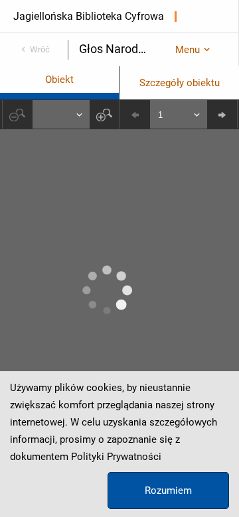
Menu (187, 50)
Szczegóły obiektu (179, 83)
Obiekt (59, 80)
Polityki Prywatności (116, 457)
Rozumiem (168, 490)
